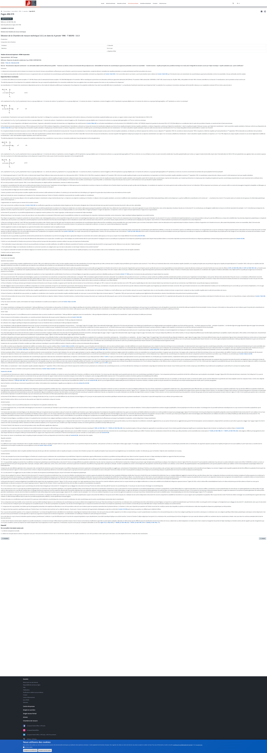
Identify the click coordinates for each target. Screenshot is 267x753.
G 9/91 (229, 268)
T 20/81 (96, 428)
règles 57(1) (103, 522)
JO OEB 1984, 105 (22, 380)
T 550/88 (147, 522)
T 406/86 (117, 522)
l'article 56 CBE (240, 428)
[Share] (265, 11)
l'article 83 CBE (93, 380)
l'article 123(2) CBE (5, 128)
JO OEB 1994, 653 (233, 431)
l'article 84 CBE (105, 432)
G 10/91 (245, 268)
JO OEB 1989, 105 (102, 349)
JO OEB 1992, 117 (155, 522)
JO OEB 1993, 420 (251, 268)
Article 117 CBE (125, 274)
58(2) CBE (110, 522)
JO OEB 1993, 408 (236, 268)
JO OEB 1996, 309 (117, 428)
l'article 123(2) (67, 301)
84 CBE (87, 383)
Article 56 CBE (240, 238)
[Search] (233, 3)
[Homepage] (1, 11)
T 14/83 (16, 380)
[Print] (261, 11)
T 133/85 (211, 431)
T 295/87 (132, 522)
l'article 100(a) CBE (92, 123)
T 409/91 (226, 431)
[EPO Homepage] (31, 3)
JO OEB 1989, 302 (124, 522)
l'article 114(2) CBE (260, 296)
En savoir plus (199, 745)
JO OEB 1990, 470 (139, 522)
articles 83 (81, 383)
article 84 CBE (141, 236)
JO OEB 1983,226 (135, 231)
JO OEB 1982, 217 (102, 428)
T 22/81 (129, 231)
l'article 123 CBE (123, 509)
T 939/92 (110, 428)
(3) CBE (74, 301)
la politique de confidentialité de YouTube (182, 745)
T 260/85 (95, 349)
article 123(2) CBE (68, 231)
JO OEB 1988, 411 (218, 431)
